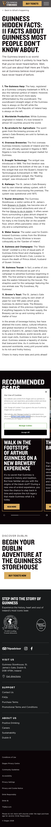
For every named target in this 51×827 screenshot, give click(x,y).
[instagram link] (26, 648)
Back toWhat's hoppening (17, 10)
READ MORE (11, 506)
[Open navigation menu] (46, 3)
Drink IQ (5, 801)
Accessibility (7, 776)
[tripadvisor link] (11, 648)
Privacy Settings (8, 782)
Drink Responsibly (9, 794)
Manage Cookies (25, 426)
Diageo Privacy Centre (11, 763)
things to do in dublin (21, 211)
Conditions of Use (9, 757)
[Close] (46, 392)
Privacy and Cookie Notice (12, 788)
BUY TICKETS (32, 3)
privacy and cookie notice (21, 416)
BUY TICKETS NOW (17, 575)
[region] (25, 413)
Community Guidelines (10, 770)
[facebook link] (32, 648)
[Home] (11, 4)
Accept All (25, 432)
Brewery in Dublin (17, 205)
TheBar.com (6, 807)
